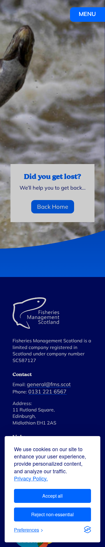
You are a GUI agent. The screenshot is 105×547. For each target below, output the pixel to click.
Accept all (52, 495)
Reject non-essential (52, 514)
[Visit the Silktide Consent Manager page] (87, 529)
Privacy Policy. (31, 478)
